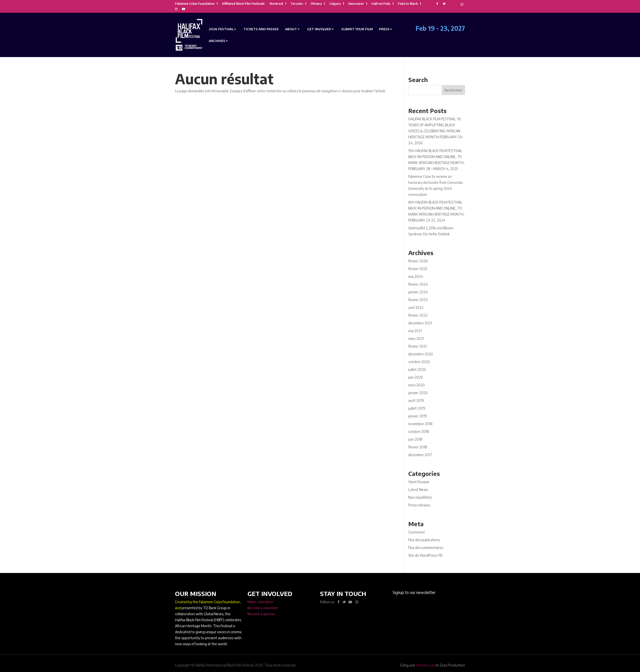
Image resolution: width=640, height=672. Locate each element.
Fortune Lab (425, 665)
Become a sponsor (261, 614)
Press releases (419, 505)
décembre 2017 (420, 455)
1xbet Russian (418, 482)
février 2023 (417, 300)
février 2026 (418, 261)
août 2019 (416, 400)
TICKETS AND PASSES (261, 29)
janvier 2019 (417, 416)
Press (384, 29)
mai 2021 (415, 331)
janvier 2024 (418, 292)
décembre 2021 (420, 323)
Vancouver (356, 4)
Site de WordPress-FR (425, 555)
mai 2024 (415, 276)
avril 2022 (416, 307)
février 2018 (417, 447)
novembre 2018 (420, 424)
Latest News (418, 489)
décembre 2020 (420, 354)
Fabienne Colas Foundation (194, 4)
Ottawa (316, 4)
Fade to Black (408, 4)
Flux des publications (424, 540)
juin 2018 (415, 439)
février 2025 (417, 269)
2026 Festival (221, 29)
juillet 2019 (416, 408)
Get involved (319, 29)
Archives (217, 41)
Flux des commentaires (425, 547)
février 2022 (418, 315)
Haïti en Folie (381, 4)
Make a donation (260, 602)
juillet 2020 (417, 369)
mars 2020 (416, 385)
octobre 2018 (418, 431)
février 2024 (418, 284)
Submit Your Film (357, 29)
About (291, 29)
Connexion (416, 532)
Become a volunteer (263, 608)
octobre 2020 (419, 362)
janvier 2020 (418, 393)
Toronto (296, 4)
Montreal (276, 4)
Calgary (335, 4)
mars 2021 (416, 338)
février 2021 (417, 346)
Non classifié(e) (420, 497)
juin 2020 (415, 377)
